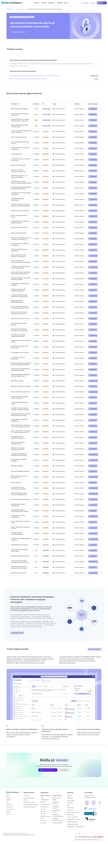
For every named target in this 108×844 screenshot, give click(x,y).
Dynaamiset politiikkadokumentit (57, 819)
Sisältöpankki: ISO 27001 (73, 819)
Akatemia (59, 2)
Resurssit (51, 2)
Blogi (68, 805)
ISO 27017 (43, 820)
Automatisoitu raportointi (29, 807)
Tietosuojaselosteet (72, 817)
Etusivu (8, 795)
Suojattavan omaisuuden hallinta (57, 815)
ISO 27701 (43, 814)
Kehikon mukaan (45, 795)
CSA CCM (43, 811)
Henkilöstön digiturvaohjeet (30, 804)
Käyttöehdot (70, 814)
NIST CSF (43, 809)
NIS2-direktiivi (44, 807)
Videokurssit (70, 810)
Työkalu (36, 2)
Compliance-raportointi (55, 807)
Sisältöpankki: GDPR (72, 821)
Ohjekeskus (70, 802)
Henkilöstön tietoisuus (55, 802)
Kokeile (8, 814)
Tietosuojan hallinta (57, 822)
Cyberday (98, 839)
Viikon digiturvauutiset (73, 812)
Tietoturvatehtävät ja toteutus (28, 798)
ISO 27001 (43, 802)
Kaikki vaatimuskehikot (45, 798)
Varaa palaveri (10, 809)
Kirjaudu (8, 811)
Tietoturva (9, 804)
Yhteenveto (26, 795)
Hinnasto (44, 2)
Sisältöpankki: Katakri (72, 824)
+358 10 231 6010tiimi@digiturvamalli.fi (89, 796)
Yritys (65, 2)
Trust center (70, 807)
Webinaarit (70, 798)
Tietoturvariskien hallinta (56, 798)
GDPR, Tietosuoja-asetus (45, 817)
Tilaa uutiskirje (70, 800)
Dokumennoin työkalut (29, 802)
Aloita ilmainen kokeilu (17, 633)
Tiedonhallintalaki (45, 804)
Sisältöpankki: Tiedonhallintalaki (74, 826)
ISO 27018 (43, 823)
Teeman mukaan (57, 795)
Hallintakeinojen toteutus (56, 811)
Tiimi (7, 802)
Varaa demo (9, 807)
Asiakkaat (8, 799)
